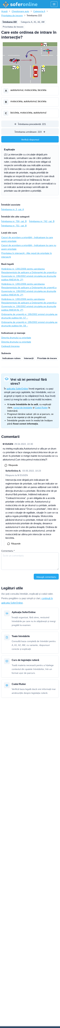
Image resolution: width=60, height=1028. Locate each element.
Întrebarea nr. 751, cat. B (14, 225)
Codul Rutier (41, 407)
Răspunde (13, 465)
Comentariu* (8, 551)
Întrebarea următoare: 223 (28, 132)
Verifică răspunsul (30, 139)
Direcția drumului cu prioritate (16, 337)
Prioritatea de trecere (12, 15)
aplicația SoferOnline (17, 388)
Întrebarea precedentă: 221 (32, 124)
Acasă (4, 11)
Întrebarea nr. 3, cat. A (12, 209)
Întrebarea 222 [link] (34, 15)
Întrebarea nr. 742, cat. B (41, 221)
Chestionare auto (20, 11)
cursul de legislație (22, 407)
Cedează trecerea (10, 346)
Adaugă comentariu (46, 577)
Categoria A (39, 11)
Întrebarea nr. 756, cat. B (14, 221)
